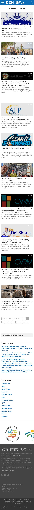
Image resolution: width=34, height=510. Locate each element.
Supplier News (6, 411)
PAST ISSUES (19, 502)
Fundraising (5, 389)
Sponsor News (6, 408)
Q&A (3, 403)
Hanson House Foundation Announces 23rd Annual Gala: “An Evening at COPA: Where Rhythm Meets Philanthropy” (16, 354)
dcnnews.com (17, 455)
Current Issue (9, 502)
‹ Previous (17, 318)
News (3, 397)
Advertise (28, 502)
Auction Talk (5, 383)
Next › (19, 322)
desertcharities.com (7, 470)
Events (3, 386)
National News (6, 394)
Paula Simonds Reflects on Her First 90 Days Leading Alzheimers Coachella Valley (16, 371)
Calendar (27, 499)
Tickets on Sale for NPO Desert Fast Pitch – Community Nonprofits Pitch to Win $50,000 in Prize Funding (16, 365)
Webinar (4, 416)
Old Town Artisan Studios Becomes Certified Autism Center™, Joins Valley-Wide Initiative (16, 348)
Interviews (5, 392)
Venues (4, 414)
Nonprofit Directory (15, 499)
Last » (26, 322)
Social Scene (5, 405)
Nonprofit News (7, 400)
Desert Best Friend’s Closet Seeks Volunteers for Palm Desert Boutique (14, 360)
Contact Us (18, 504)
